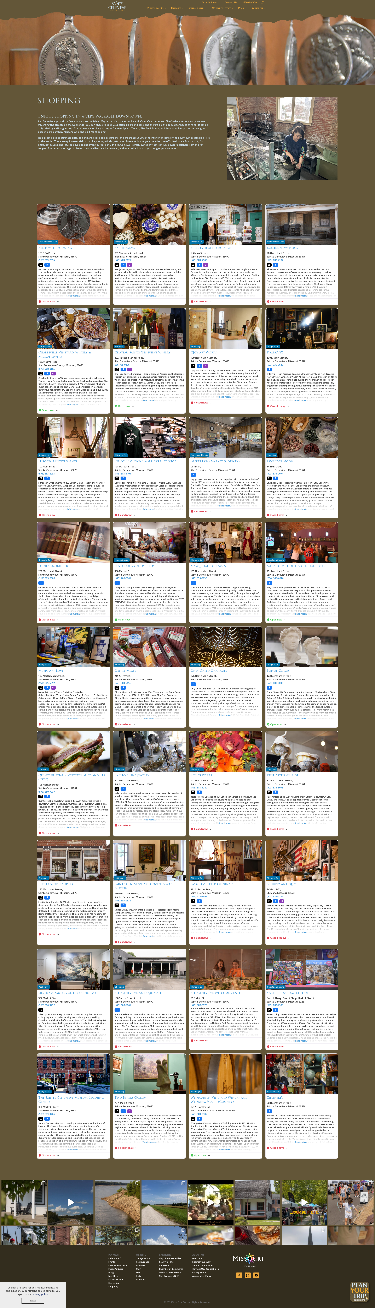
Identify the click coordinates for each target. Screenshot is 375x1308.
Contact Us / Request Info (205, 1269)
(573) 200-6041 (123, 578)
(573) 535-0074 (275, 473)
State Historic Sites (275, 241)
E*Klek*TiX (275, 352)
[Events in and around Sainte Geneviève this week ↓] (257, 1202)
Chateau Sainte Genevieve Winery (142, 352)
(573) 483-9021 (123, 260)
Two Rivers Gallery (131, 1097)
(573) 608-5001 (123, 1005)
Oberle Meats (125, 670)
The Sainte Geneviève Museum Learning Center (71, 1099)
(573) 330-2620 (275, 364)
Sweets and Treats (199, 455)
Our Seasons (45, 346)
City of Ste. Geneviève (170, 1258)
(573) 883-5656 (123, 683)
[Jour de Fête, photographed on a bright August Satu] (351, 1202)
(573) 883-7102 (275, 260)
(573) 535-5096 (275, 787)
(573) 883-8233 (46, 473)
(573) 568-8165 (46, 368)
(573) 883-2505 (199, 1114)
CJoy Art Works (204, 352)
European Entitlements (57, 461)
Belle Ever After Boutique (212, 247)
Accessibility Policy (201, 1276)
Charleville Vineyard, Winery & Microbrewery (64, 354)
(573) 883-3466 (46, 1114)
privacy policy (40, 1294)
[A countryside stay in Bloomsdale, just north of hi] (24, 1202)
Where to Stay (221, 8)
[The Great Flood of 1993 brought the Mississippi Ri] (210, 1202)
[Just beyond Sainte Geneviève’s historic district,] (164, 1202)
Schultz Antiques (281, 884)
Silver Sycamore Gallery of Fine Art (68, 993)
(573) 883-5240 (199, 787)
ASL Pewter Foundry (55, 247)
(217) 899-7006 (46, 578)
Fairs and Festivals (117, 1265)
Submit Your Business (203, 1265)
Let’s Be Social (209, 2)
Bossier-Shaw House (283, 247)
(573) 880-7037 (46, 791)
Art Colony (120, 878)
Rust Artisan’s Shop (283, 775)
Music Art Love (50, 670)
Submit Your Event (201, 1261)
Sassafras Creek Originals (212, 884)
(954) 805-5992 (46, 683)
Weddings (195, 1091)
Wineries (257, 8)
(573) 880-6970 (199, 1005)
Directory (197, 1258)
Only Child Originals (209, 670)
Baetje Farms (125, 247)
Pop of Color (278, 670)
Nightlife (113, 1276)
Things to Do (155, 8)
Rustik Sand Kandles (55, 884)
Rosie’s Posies (201, 775)
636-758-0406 (122, 364)
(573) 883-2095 (46, 260)
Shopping (195, 346)
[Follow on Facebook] (239, 1275)
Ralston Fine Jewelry (132, 775)
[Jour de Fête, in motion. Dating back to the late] (304, 1202)
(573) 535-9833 (123, 900)
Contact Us (231, 2)
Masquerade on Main (208, 566)
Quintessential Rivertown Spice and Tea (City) (71, 777)
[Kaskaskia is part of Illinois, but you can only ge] (70, 1202)
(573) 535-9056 (199, 578)
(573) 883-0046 (275, 683)
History (176, 8)
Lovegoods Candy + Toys (135, 566)
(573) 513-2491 (199, 896)
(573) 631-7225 (275, 896)
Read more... (73, 295)
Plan (241, 8)
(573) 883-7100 (199, 260)
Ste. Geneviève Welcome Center (216, 993)
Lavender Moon (280, 461)
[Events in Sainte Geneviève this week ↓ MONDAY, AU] (117, 1202)
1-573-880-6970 (249, 2)
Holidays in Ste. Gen (48, 241)
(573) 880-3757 (46, 1005)
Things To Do (143, 1258)
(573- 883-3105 (123, 473)
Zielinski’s (275, 1097)
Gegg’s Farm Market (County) (215, 461)
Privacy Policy (199, 1272)
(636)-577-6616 (275, 578)
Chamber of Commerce (171, 1269)
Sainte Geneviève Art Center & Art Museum (143, 886)
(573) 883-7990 (275, 1005)
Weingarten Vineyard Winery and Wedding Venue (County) (219, 1099)
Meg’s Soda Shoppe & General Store (296, 566)
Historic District (121, 560)
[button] (73, 302)
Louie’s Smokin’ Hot (54, 566)
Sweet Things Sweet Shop (287, 993)
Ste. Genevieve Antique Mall (138, 993)
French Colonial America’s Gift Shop (145, 461)
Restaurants (196, 8)
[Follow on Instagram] (248, 1275)
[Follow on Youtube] (256, 1275)
